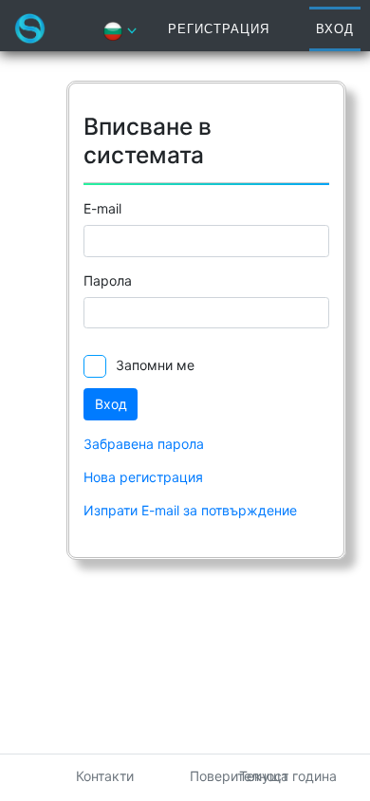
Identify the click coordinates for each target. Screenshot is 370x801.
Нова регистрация (143, 477)
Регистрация (218, 29)
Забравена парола (143, 444)
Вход (335, 29)
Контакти (105, 776)
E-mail (102, 208)
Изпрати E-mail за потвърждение (190, 510)
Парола (107, 280)
